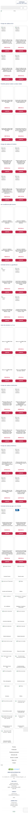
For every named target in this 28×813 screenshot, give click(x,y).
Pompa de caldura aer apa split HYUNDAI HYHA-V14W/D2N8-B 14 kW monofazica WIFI (21, 190)
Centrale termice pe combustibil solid (21, 712)
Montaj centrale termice (14, 784)
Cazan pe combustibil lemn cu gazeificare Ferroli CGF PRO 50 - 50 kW (7, 310)
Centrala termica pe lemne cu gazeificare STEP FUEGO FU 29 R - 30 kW (20, 310)
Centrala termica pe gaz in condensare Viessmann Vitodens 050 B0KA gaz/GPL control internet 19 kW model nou (7, 552)
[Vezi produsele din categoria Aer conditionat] (7, 600)
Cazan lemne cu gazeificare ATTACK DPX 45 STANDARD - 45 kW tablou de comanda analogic (21, 283)
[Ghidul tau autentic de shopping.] (17, 769)
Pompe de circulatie (21, 651)
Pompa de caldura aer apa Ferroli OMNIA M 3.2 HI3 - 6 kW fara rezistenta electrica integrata (7, 464)
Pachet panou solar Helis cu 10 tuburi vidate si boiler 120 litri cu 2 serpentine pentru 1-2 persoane (20, 130)
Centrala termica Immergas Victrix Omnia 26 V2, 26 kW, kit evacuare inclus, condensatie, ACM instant (21, 552)
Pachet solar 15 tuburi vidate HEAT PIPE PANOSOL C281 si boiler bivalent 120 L (20, 101)
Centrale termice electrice (21, 727)
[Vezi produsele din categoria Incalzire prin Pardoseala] (7, 585)
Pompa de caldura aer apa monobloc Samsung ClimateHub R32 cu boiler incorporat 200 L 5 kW (7, 403)
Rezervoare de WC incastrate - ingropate (7, 742)
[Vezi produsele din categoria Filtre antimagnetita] (7, 674)
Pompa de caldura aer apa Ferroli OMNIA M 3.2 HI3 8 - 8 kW (20, 463)
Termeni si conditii (14, 757)
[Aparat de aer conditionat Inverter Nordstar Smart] (2, 15)
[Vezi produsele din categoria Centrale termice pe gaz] (7, 645)
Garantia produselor (14, 783)
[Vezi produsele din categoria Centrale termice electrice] (20, 719)
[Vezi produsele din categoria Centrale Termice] (7, 570)
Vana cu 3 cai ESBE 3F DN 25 (21, 342)
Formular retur (14, 802)
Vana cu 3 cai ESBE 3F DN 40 (7, 342)
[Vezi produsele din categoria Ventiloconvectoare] (21, 674)
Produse (14, 746)
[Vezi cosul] (25, 8)
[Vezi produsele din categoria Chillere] (21, 585)
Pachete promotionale (14, 752)
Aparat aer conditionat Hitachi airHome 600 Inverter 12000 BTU (7, 221)
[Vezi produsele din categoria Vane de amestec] (21, 615)
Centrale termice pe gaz (7, 651)
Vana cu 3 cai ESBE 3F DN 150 (7, 370)
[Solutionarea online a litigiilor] (14, 811)
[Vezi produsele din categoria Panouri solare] (21, 570)
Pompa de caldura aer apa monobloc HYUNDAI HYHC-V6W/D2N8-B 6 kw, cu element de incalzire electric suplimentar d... (7, 191)
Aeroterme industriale (7, 621)
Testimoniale (14, 786)
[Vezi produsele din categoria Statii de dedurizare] (7, 630)
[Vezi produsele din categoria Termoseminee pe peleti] (7, 704)
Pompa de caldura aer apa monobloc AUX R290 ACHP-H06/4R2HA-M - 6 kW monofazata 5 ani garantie (20, 41)
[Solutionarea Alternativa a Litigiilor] (13, 811)
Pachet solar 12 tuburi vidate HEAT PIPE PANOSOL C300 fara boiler (7, 129)
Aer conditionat (7, 606)
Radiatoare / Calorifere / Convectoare (20, 607)
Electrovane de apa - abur (7, 667)
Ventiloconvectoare (21, 681)
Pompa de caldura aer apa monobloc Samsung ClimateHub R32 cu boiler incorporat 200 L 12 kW (21, 432)
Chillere (20, 591)
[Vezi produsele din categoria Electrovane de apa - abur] (7, 660)
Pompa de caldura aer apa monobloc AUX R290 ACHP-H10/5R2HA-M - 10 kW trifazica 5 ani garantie (20, 70)
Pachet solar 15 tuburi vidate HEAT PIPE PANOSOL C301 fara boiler (7, 101)
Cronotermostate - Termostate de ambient (20, 667)
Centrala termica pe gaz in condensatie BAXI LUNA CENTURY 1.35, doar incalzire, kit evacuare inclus (20, 524)
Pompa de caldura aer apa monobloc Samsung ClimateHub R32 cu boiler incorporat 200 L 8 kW (7, 432)
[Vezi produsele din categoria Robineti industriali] (21, 630)
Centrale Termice (7, 576)
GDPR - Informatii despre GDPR (14, 787)
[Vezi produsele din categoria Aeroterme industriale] (7, 615)
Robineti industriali (21, 636)
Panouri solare (21, 576)
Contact (14, 762)
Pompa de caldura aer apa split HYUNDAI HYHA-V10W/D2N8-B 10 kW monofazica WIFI (21, 162)
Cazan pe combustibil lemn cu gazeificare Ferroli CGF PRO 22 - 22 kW (7, 282)
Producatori (14, 749)
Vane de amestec (21, 621)
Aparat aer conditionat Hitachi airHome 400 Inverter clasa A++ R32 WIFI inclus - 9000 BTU (21, 251)
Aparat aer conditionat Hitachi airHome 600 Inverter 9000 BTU (21, 221)
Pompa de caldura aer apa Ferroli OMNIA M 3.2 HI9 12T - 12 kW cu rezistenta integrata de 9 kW (20, 492)
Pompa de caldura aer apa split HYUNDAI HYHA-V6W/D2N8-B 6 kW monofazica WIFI (7, 162)
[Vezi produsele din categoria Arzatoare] (7, 689)
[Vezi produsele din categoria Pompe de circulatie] (20, 645)
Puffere (21, 696)
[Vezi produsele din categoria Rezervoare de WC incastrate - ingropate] (7, 734)
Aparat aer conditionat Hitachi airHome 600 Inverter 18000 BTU (7, 250)
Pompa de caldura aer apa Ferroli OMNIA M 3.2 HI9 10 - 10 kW (7, 491)
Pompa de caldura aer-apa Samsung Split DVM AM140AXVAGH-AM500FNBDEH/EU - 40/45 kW (21, 404)
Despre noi (14, 760)
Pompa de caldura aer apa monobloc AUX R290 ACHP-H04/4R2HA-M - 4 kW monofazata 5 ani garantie (7, 41)
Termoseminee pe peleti (7, 711)
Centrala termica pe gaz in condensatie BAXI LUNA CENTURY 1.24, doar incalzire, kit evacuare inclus (7, 524)
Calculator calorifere (14, 805)
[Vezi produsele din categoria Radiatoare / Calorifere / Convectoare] (20, 600)
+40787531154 (21, 2)
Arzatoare (7, 696)
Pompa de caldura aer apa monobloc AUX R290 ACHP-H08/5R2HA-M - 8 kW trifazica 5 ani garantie (7, 70)
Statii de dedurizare (7, 636)
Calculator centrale (14, 804)
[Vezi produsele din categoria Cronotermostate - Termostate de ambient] (20, 660)
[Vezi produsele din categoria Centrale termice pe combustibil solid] (20, 704)
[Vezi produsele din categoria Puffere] (21, 689)
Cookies (14, 806)
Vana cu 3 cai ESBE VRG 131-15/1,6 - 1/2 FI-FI (21, 370)
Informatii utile (14, 754)
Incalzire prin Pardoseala (7, 591)
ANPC (14, 797)
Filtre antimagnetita (7, 681)
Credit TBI (14, 788)
